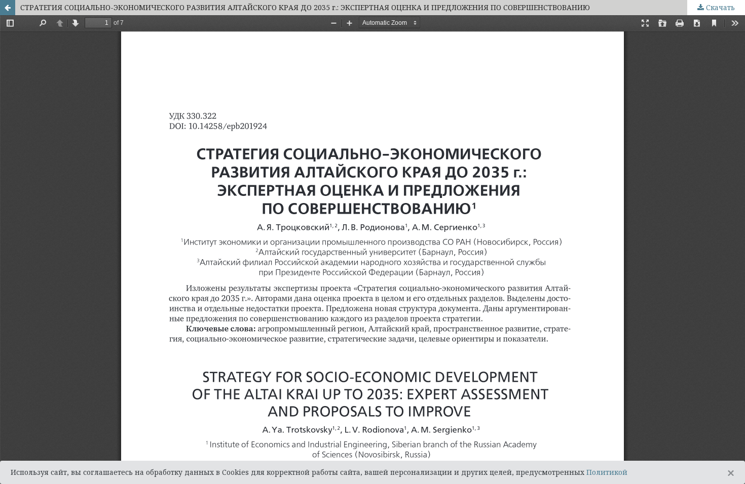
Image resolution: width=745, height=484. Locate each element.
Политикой (606, 472)
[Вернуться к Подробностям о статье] (7, 7)
